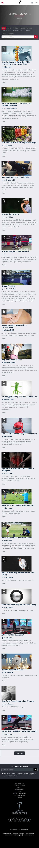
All (3, 28)
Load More (19, 753)
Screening (28, 31)
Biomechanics (17, 31)
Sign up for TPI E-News (19, 793)
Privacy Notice (7, 833)
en (36, 2)
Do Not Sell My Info (29, 835)
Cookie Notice (30, 833)
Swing (9, 28)
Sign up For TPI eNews (19, 766)
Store (19, 791)
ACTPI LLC (16, 829)
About (19, 787)
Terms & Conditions (18, 833)
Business (11, 34)
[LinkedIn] (28, 820)
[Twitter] (15, 820)
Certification (19, 783)
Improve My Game (19, 785)
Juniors (29, 28)
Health (22, 28)
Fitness (15, 28)
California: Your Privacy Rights (13, 835)
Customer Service (19, 795)
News (4, 34)
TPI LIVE (19, 797)
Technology (7, 31)
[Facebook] (10, 820)
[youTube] (24, 820)
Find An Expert (19, 789)
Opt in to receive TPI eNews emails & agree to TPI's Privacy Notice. (20, 775)
